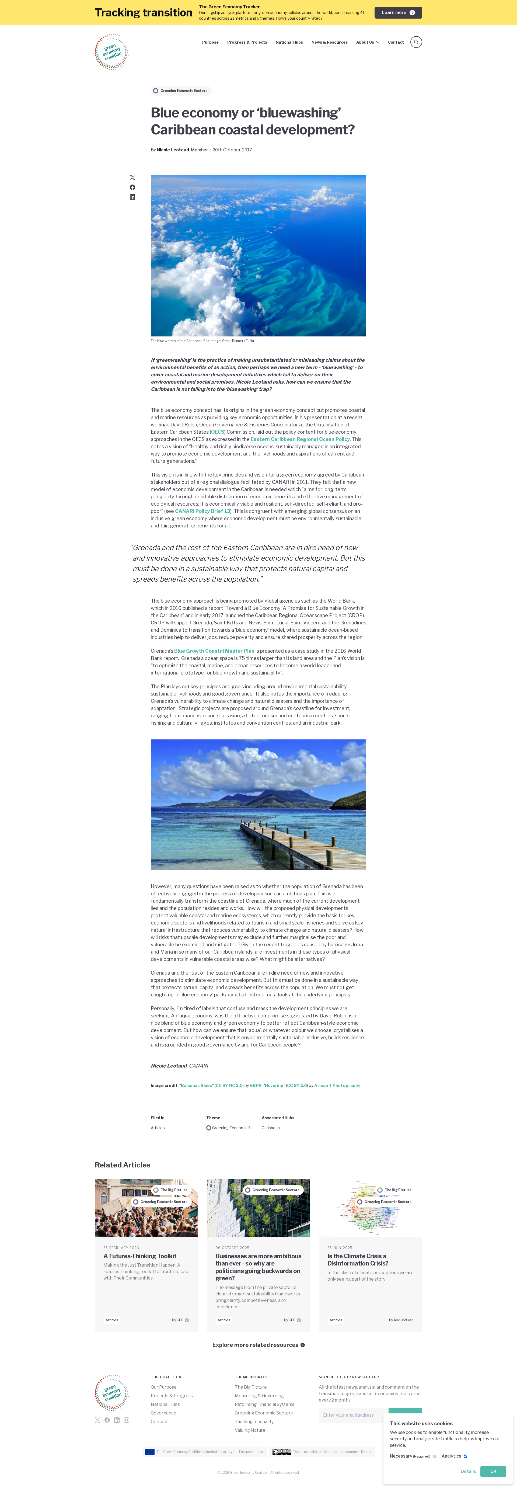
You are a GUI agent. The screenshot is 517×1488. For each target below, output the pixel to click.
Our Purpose (164, 1387)
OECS (217, 432)
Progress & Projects (247, 42)
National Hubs (289, 42)
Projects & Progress (172, 1395)
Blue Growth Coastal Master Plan (214, 651)
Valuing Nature (250, 1430)
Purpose (210, 42)
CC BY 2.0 (297, 1085)
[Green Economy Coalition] (112, 52)
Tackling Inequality (254, 1421)
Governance (163, 1413)
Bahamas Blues (196, 1085)
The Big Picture (251, 1387)
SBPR (256, 1085)
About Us (365, 42)
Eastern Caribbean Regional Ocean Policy (300, 439)
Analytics (451, 1456)
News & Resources (330, 42)
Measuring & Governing (259, 1395)
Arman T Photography (337, 1085)
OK (493, 1471)
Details (468, 1471)
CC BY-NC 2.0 (229, 1085)
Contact (396, 42)
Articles (158, 1127)
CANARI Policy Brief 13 (202, 511)
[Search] (416, 42)
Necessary (410, 1456)
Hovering (274, 1085)
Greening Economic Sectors (233, 1127)
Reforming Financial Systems (264, 1404)
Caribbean (271, 1127)
